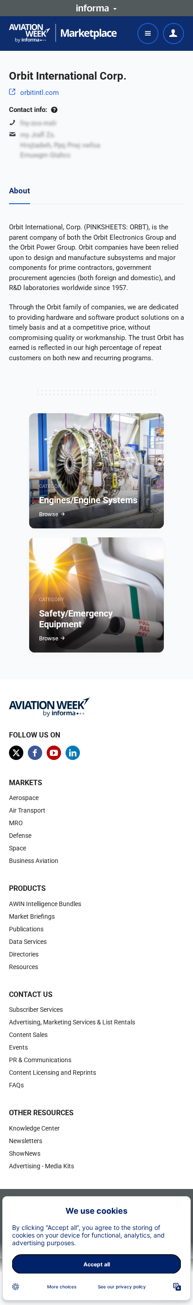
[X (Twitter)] (16, 753)
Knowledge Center (34, 1128)
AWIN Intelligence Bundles (45, 903)
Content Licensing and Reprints (52, 1072)
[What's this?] (54, 110)
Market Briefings (32, 916)
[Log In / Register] (173, 33)
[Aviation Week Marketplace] (63, 33)
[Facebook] (35, 753)
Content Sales (28, 1034)
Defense (20, 835)
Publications (26, 929)
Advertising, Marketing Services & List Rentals (72, 1022)
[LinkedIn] (73, 753)
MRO (16, 823)
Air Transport (27, 810)
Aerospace (24, 797)
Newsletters (25, 1140)
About (19, 190)
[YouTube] (54, 753)
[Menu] (147, 33)
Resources (23, 966)
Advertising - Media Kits (41, 1166)
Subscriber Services (36, 1009)
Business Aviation (33, 860)
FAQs (16, 1085)
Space (17, 848)
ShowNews (24, 1153)
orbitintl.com (39, 93)
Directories (24, 954)
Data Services (28, 941)
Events (18, 1047)
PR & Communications (40, 1060)
